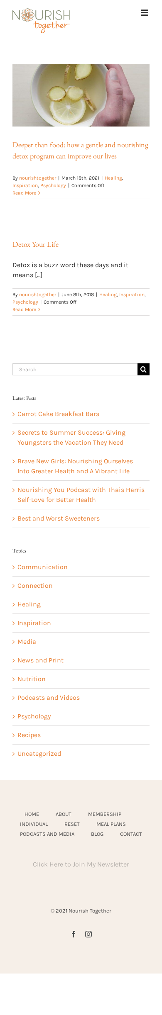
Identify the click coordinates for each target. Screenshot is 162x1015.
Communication (42, 567)
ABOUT (63, 814)
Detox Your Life (35, 244)
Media (26, 641)
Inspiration (25, 185)
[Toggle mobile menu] (145, 12)
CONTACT (131, 834)
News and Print (40, 660)
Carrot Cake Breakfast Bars (58, 414)
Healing (113, 178)
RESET (72, 824)
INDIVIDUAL (34, 824)
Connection (35, 585)
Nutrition (31, 679)
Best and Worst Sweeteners (58, 518)
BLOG (97, 834)
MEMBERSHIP (104, 814)
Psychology (53, 185)
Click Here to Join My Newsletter (81, 864)
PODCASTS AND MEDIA (47, 834)
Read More (24, 193)
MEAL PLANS (111, 824)
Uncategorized (39, 753)
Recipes (29, 735)
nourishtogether (37, 178)
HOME (32, 814)
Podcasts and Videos (48, 697)
